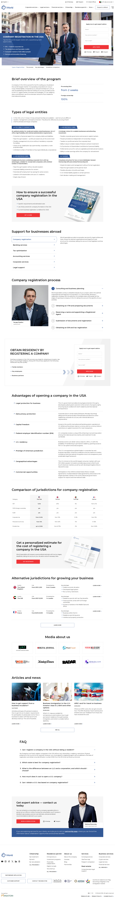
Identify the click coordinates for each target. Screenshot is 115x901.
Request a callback (102, 7)
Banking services (20, 245)
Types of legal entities (18, 67)
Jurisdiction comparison (53, 67)
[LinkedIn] (16, 861)
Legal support (19, 267)
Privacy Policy (96, 896)
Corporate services (21, 262)
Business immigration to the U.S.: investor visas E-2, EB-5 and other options (57, 705)
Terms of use (85, 896)
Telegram (97, 51)
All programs (34, 865)
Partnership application (13, 875)
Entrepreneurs (51, 857)
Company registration (22, 239)
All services (103, 867)
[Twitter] (12, 861)
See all (57, 730)
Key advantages (39, 67)
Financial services (104, 864)
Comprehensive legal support (88, 870)
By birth (31, 859)
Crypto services (103, 859)
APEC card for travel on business (88, 703)
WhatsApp (89, 51)
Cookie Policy (108, 896)
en (89, 893)
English (5, 2)
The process (29, 67)
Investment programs (53, 859)
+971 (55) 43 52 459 (107, 2)
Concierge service (87, 857)
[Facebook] (9, 861)
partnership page (71, 831)
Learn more (57, 625)
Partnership (68, 864)
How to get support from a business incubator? (23, 704)
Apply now (96, 47)
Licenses (66, 859)
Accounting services (21, 256)
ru (92, 893)
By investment (34, 857)
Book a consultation (28, 821)
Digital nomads (51, 866)
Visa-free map (86, 859)
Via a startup (51, 869)
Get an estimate (28, 561)
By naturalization (34, 862)
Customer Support (13, 881)
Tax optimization (20, 251)
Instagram (105, 51)
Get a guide (28, 215)
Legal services (103, 862)
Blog (65, 862)
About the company (70, 857)
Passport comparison (88, 862)
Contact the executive (39, 881)
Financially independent (51, 862)
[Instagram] (5, 861)
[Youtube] (2, 861)
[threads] (19, 861)
